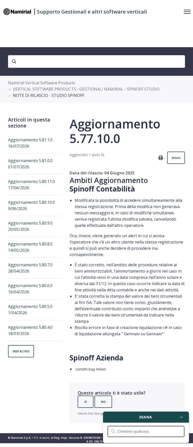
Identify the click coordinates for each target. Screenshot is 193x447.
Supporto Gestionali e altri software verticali (92, 12)
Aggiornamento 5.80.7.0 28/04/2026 (30, 268)
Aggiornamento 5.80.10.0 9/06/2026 (31, 205)
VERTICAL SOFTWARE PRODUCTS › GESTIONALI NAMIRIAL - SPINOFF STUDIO (86, 89)
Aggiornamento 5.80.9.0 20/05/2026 (30, 226)
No (103, 402)
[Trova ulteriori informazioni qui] (146, 427)
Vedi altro (21, 351)
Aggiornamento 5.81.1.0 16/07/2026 (30, 143)
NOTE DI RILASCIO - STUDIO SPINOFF (48, 95)
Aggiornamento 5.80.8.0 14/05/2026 (30, 247)
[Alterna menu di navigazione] (187, 12)
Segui (176, 158)
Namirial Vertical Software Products (41, 83)
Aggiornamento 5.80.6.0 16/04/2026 (30, 289)
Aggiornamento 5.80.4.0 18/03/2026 (30, 330)
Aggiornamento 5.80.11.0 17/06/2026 (31, 184)
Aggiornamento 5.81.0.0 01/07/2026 (30, 164)
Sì (85, 402)
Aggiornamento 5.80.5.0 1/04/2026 (30, 309)
